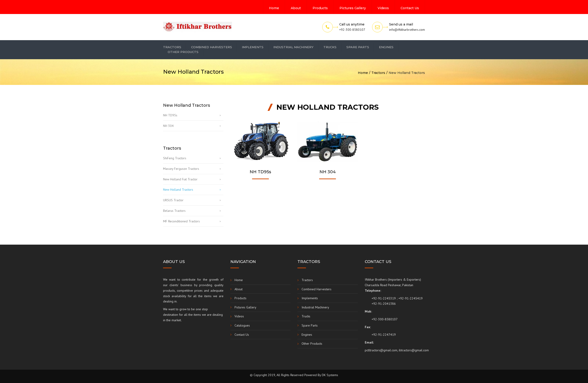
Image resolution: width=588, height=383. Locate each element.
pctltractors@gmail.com (381, 350)
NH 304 (168, 126)
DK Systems (330, 375)
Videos (383, 8)
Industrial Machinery (293, 47)
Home (274, 8)
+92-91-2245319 (384, 298)
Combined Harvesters (211, 47)
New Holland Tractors (178, 189)
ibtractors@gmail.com (414, 350)
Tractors (172, 47)
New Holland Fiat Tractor (180, 179)
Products (320, 8)
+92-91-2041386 (384, 304)
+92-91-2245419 (411, 298)
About (296, 8)
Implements (252, 47)
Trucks (329, 47)
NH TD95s (170, 115)
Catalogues (242, 325)
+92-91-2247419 (384, 335)
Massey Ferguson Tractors (181, 169)
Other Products (183, 52)
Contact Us (410, 8)
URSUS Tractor (173, 200)
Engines (386, 47)
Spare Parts (357, 47)
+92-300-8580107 (385, 319)
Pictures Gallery (352, 8)
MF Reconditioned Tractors (181, 221)
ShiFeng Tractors (174, 158)
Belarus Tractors (174, 211)
